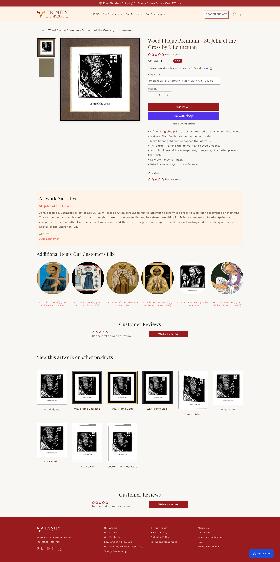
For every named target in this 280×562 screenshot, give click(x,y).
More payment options (183, 124)
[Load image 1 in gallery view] (47, 47)
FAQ (200, 542)
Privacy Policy (159, 528)
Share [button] (155, 173)
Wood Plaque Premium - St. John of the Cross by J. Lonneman (90, 30)
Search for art (216, 14)
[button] (112, 14)
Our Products (112, 537)
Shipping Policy (160, 537)
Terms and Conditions (164, 542)
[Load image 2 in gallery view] (47, 67)
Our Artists (110, 528)
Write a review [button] (168, 334)
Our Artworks (112, 532)
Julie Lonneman (49, 238)
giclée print (172, 131)
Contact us (204, 532)
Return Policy (159, 532)
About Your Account (210, 546)
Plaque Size (154, 74)
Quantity (152, 89)
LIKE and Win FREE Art (118, 542)
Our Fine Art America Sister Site (123, 546)
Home (41, 30)
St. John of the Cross (55, 206)
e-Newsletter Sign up (210, 537)
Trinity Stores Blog (115, 551)
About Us (203, 528)
